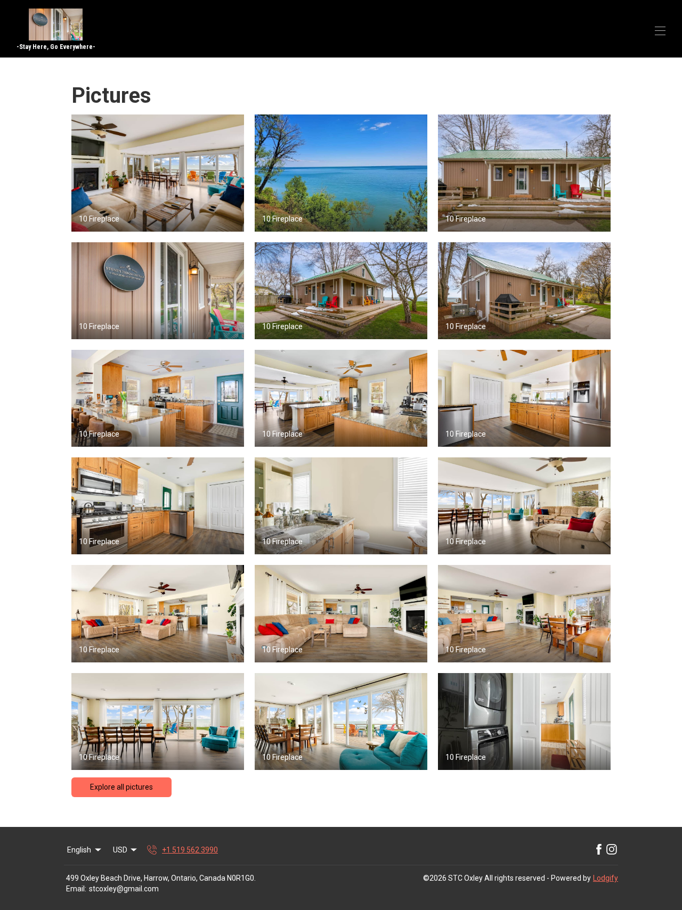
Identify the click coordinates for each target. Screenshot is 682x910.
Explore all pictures (121, 787)
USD (120, 850)
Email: (76, 888)
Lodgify (605, 878)
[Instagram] (611, 850)
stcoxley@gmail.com (124, 888)
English (79, 850)
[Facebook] (598, 850)
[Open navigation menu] (660, 31)
